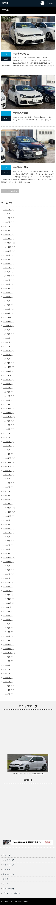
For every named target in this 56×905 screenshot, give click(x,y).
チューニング (8, 865)
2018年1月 (7, 595)
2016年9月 (7, 657)
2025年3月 (7, 280)
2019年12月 (7, 508)
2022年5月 (7, 392)
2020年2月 (7, 500)
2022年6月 (7, 388)
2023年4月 (7, 351)
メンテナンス (8, 860)
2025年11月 (7, 247)
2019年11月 (7, 512)
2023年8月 (7, 334)
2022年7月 (7, 384)
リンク (5, 884)
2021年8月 (7, 425)
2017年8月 (7, 616)
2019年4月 (7, 541)
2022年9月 (7, 380)
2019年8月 (7, 524)
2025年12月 (7, 243)
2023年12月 (7, 317)
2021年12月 (7, 408)
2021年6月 (7, 433)
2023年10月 (7, 326)
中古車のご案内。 (21, 53)
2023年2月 (7, 359)
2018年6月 (7, 574)
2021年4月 (7, 442)
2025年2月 (7, 284)
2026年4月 (7, 226)
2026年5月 (7, 222)
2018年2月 (7, 591)
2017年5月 (7, 628)
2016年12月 (7, 645)
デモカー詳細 (37, 773)
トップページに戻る (10, 191)
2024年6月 (7, 301)
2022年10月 (7, 375)
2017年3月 (7, 632)
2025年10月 (7, 251)
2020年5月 (7, 487)
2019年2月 (7, 549)
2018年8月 (7, 570)
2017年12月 (7, 599)
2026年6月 (7, 218)
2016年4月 (7, 678)
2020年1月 (7, 504)
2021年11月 (7, 413)
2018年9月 (7, 566)
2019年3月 (7, 545)
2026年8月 (7, 210)
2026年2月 (7, 235)
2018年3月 (7, 587)
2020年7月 (7, 479)
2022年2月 (7, 400)
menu (50, 3)
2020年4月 (7, 491)
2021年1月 (7, 454)
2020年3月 (7, 495)
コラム (5, 879)
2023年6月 (7, 342)
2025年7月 (7, 264)
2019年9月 (7, 520)
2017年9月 (7, 611)
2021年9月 (7, 421)
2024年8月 (7, 293)
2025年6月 (7, 268)
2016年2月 (7, 686)
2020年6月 (7, 483)
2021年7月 (7, 429)
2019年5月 (7, 537)
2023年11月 (7, 322)
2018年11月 (7, 562)
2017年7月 (7, 620)
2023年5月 (7, 346)
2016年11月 (7, 649)
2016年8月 (7, 661)
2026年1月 (7, 239)
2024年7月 (7, 297)
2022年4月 (7, 396)
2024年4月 (7, 309)
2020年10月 (7, 466)
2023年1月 (7, 363)
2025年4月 (7, 276)
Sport (13, 902)
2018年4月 (7, 582)
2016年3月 (7, 682)
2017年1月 (7, 640)
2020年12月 (7, 458)
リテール (6, 869)
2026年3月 (7, 230)
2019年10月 (7, 516)
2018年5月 (7, 578)
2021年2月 (7, 450)
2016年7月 (7, 665)
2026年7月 (7, 214)
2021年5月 (7, 437)
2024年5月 (7, 305)
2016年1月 (7, 690)
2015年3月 (7, 694)
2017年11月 (7, 603)
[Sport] (13, 3)
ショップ (6, 855)
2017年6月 (7, 624)
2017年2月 (7, 636)
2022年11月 (7, 371)
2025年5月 (7, 272)
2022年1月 (7, 404)
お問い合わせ (8, 888)
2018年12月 (7, 558)
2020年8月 (7, 475)
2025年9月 (7, 255)
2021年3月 (7, 446)
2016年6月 (7, 669)
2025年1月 (7, 289)
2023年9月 (7, 330)
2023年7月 (7, 338)
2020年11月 (7, 462)
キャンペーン (8, 874)
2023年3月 (7, 355)
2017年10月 (7, 607)
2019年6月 (7, 533)
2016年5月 (7, 673)
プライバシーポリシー (12, 893)
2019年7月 (7, 529)
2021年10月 (7, 417)
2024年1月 (7, 313)
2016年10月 (7, 653)
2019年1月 (7, 553)
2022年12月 (7, 367)
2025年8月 (7, 259)
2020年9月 (7, 471)
